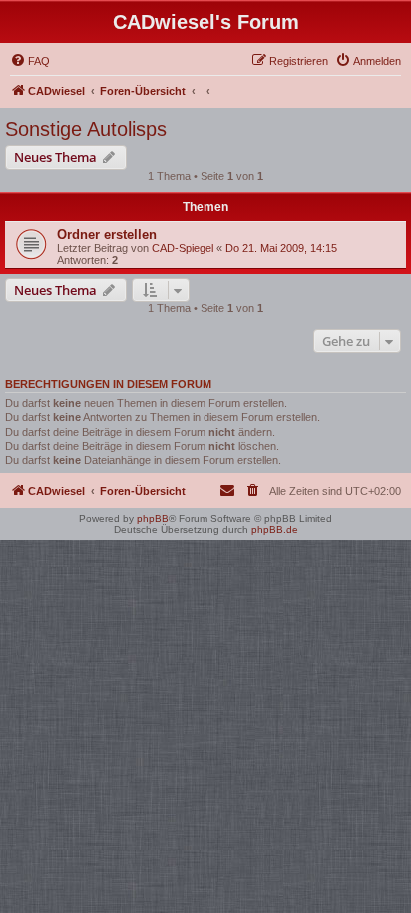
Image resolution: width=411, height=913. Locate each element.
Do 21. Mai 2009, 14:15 (281, 248)
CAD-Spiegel (182, 248)
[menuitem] (30, 61)
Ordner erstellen (107, 235)
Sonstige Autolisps (86, 129)
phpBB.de (274, 529)
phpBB (153, 518)
